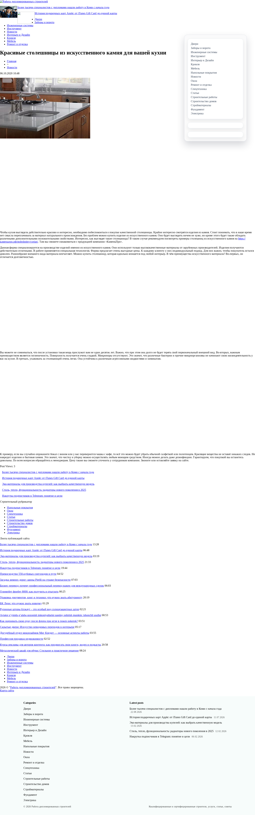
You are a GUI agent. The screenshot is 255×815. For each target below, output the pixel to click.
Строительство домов (20, 523)
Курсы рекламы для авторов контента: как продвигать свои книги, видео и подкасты (50, 644)
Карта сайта (7, 690)
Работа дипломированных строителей (32, 687)
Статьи (11, 516)
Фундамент (13, 529)
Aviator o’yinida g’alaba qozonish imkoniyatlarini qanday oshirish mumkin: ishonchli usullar (50, 615)
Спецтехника (15, 513)
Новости (12, 31)
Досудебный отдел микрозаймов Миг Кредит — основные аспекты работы (44, 632)
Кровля (11, 37)
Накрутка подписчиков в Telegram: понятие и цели (32, 495)
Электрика (13, 532)
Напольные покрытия (20, 507)
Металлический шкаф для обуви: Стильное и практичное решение (39, 650)
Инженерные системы (20, 25)
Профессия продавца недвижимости (21, 638)
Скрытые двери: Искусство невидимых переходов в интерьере (37, 626)
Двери (38, 19)
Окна (10, 510)
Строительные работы (20, 520)
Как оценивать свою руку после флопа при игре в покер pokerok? (39, 621)
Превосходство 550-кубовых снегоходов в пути (28, 573)
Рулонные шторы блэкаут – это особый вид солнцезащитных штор (39, 609)
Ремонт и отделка (17, 44)
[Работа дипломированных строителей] (24, 1)
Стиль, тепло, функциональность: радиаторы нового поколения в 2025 (44, 489)
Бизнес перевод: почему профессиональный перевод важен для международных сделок (52, 585)
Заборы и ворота (44, 22)
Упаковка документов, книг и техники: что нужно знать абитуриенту (41, 597)
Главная (11, 61)
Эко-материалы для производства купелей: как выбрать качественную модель (48, 483)
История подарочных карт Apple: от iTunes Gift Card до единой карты (76, 13)
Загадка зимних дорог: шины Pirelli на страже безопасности (35, 579)
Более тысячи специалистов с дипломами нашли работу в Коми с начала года (63, 7)
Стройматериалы (17, 526)
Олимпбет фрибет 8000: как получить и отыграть (29, 591)
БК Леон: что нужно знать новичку (21, 603)
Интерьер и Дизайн (18, 34)
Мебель (11, 41)
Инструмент (14, 28)
